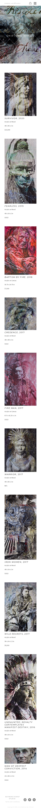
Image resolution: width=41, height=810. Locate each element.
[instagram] (25, 799)
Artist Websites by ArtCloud (26, 807)
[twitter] (34, 799)
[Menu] (35, 3)
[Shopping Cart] (30, 3)
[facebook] (29, 799)
